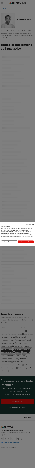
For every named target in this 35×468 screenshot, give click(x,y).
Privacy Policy (29, 236)
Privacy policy (30, 224)
